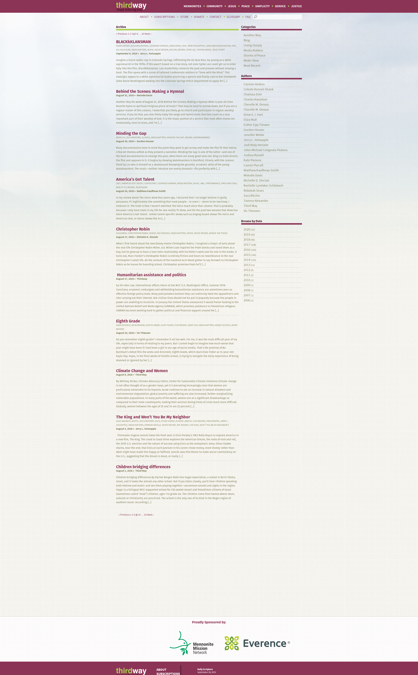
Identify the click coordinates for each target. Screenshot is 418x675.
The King (194, 425)
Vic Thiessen (143, 333)
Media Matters (138, 49)
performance (213, 183)
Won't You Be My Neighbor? (214, 425)
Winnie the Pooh (218, 233)
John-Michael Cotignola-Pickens (266, 150)
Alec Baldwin (124, 421)
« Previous (121, 33)
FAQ (247, 17)
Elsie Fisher (167, 325)
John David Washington (218, 45)
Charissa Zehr (253, 94)
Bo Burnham (138, 325)
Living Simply (253, 45)
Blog (247, 40)
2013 (247, 265)
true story (218, 49)
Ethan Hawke (168, 421)
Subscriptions (164, 17)
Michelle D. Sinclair (147, 237)
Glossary (233, 17)
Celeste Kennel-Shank (258, 89)
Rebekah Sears (254, 190)
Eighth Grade (153, 325)
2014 (247, 260)
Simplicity (262, 6)
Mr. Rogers (182, 425)
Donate (199, 17)
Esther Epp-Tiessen (257, 125)
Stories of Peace (254, 55)
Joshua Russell (254, 155)
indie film (193, 325)
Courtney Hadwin (167, 183)
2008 (247, 290)
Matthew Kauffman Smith (151, 191)
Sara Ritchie (252, 195)
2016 (247, 249)
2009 (247, 285)
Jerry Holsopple (196, 45)
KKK (234, 45)
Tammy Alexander (256, 200)
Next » (148, 33)
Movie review (161, 49)
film (184, 45)
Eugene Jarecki (184, 421)
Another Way (252, 35)
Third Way (141, 374)
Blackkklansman (139, 45)
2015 (247, 255)
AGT (119, 183)
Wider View (251, 60)
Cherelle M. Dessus (256, 104)
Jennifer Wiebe (254, 135)
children (122, 233)
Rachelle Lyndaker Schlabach (263, 185)
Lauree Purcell (253, 165)
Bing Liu (121, 137)
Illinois (146, 137)
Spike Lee (190, 49)
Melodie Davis (144, 95)
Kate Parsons (252, 160)
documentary (133, 137)
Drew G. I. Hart (253, 114)
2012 (247, 270)
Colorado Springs (158, 45)
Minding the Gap (175, 137)
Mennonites (192, 6)
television (141, 187)
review (181, 49)
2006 (247, 300)
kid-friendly (163, 233)
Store (184, 17)
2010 (247, 280)
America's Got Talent (132, 183)
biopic (135, 421)
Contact (215, 17)
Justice (296, 6)
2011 (247, 275)
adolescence (123, 325)
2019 (247, 234)
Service (280, 6)
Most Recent (252, 65)
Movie (150, 49)
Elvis (157, 421)
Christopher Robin (138, 233)
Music (196, 183)
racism (173, 49)
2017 (247, 244)
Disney (152, 233)
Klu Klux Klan (123, 49)
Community (214, 6)
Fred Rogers (212, 421)
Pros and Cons (229, 183)
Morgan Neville (153, 425)
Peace (245, 6)
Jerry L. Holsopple (150, 53)
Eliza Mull (250, 119)
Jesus (232, 6)
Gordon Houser (145, 141)
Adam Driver (123, 45)
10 (143, 33)
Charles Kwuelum (255, 99)
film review (180, 325)
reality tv (121, 187)
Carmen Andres (254, 84)
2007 (247, 295)
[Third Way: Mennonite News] (131, 6)
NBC (203, 183)
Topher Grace (204, 49)
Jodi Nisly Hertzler (256, 145)
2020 (247, 229)
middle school (222, 325)
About (144, 17)
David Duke (175, 45)
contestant (150, 183)
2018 (247, 239)
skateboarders (201, 137)
